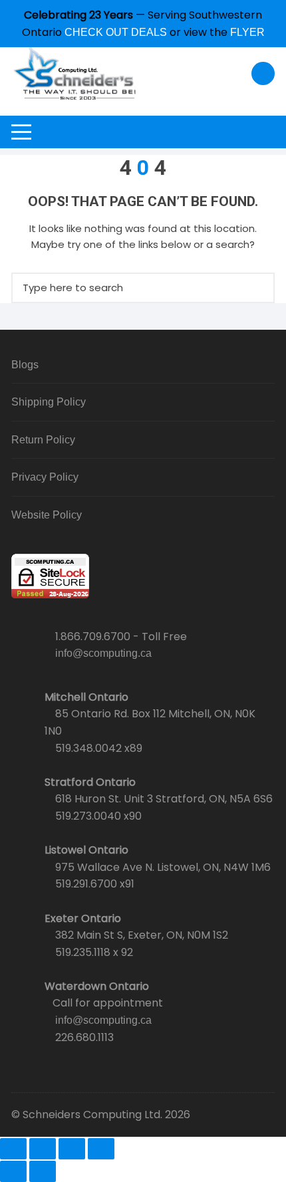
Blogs (25, 364)
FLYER (247, 32)
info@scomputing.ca (103, 653)
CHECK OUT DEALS (116, 32)
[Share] (72, 1148)
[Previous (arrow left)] (13, 1171)
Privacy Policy (44, 477)
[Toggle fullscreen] (42, 1148)
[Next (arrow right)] (42, 1171)
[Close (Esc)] (101, 1148)
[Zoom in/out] (13, 1148)
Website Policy (46, 515)
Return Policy (43, 439)
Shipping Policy (48, 402)
